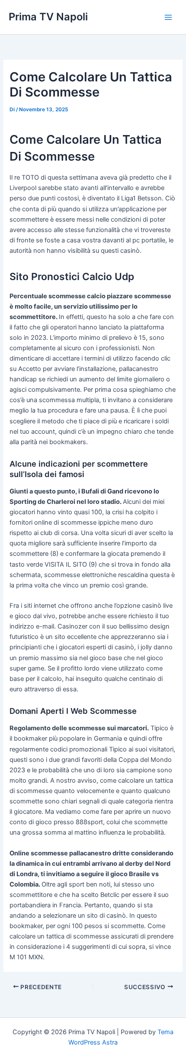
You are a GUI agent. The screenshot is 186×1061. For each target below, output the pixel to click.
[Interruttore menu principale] (168, 17)
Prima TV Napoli (48, 16)
